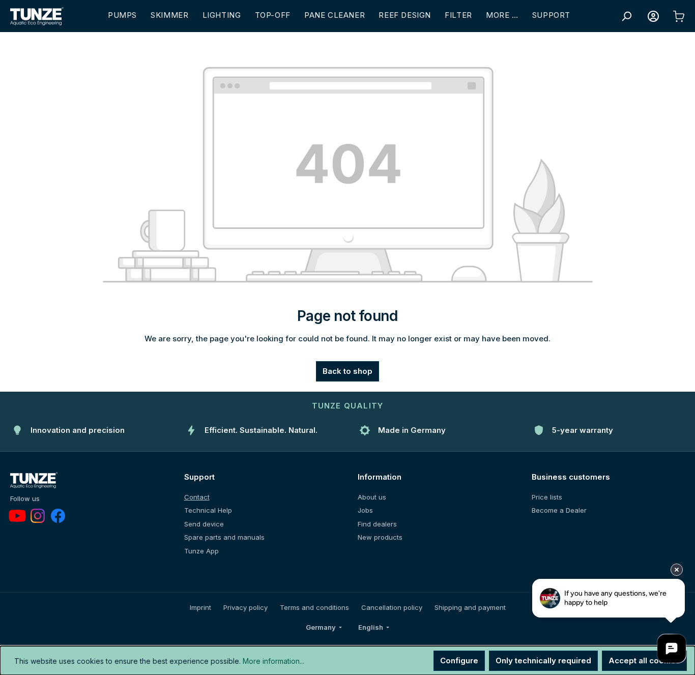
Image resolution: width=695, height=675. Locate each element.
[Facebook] (58, 516)
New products (380, 537)
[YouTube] (17, 516)
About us (372, 497)
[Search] (626, 16)
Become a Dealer (559, 510)
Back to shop (347, 371)
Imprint (200, 607)
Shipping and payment (470, 607)
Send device (204, 524)
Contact (197, 497)
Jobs (365, 510)
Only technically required (543, 660)
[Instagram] (38, 516)
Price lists (547, 497)
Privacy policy (245, 607)
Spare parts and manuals (224, 537)
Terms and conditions (314, 607)
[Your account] (653, 16)
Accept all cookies (644, 660)
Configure (459, 660)
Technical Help (208, 510)
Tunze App (201, 551)
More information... (273, 661)
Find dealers (377, 524)
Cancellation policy (391, 607)
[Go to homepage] (37, 16)
